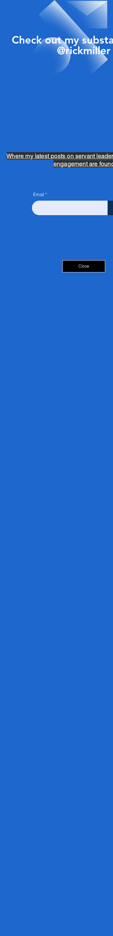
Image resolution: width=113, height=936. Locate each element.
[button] (83, 266)
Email (38, 194)
